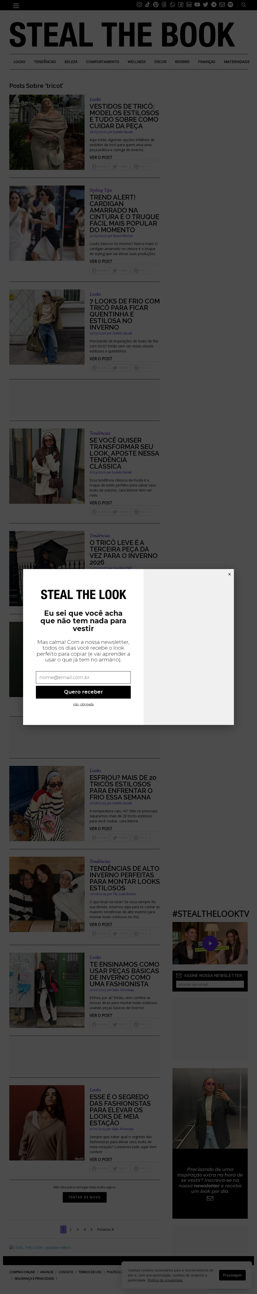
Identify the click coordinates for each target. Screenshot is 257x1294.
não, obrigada (83, 704)
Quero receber (83, 692)
